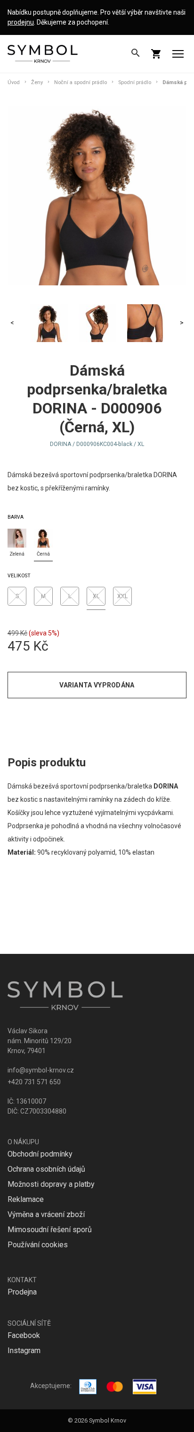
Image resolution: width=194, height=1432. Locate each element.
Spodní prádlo (134, 82)
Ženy (37, 82)
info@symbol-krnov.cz (41, 1070)
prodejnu (21, 22)
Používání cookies (38, 1244)
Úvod (14, 82)
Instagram (24, 1350)
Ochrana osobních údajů (46, 1169)
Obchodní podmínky (40, 1153)
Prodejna (22, 1291)
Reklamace (26, 1199)
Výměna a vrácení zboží (46, 1214)
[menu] (178, 54)
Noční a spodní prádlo (80, 82)
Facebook (24, 1335)
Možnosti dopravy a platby (51, 1184)
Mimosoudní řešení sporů (50, 1229)
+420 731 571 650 (34, 1082)
